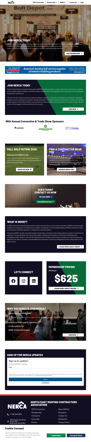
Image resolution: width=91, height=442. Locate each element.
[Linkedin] (34, 281)
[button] (6, 70)
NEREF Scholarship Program (19, 330)
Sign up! (46, 379)
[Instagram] (24, 281)
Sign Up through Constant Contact (44, 375)
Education (62, 412)
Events (34, 422)
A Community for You (16, 326)
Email (10, 367)
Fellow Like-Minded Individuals (20, 313)
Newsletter (62, 419)
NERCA (62, 2)
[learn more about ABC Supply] (45, 70)
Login (82, 2)
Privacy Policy (63, 422)
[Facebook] (13, 281)
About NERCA (63, 409)
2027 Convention (38, 2)
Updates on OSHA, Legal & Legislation (23, 322)
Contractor (35, 416)
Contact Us (73, 2)
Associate (35, 419)
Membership (51, 2)
